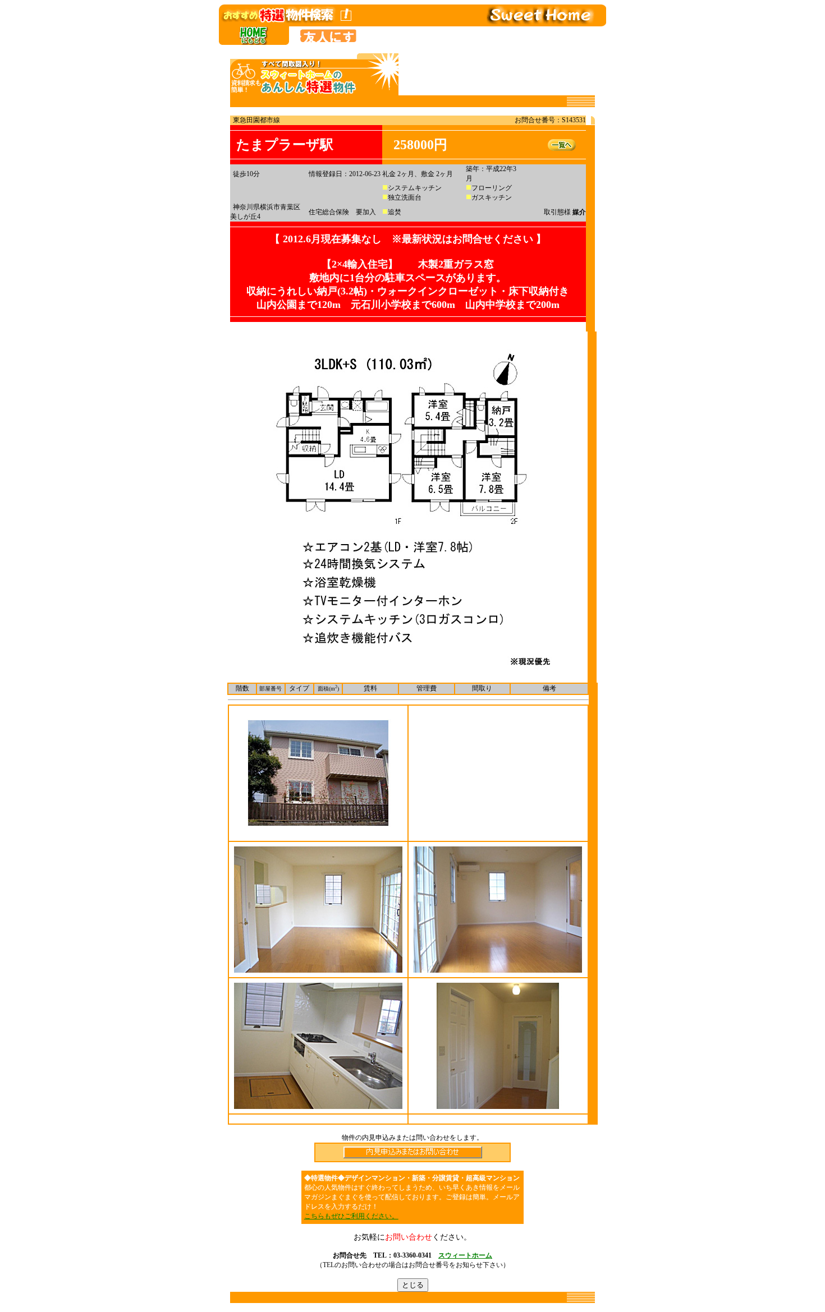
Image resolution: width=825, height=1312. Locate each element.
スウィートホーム (465, 1255)
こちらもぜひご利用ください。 (351, 1216)
